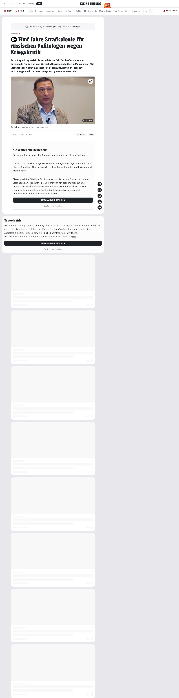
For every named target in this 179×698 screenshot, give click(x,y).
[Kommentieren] (100, 190)
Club (5, 4)
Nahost (91, 134)
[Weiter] (151, 11)
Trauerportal (20, 4)
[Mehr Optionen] (100, 207)
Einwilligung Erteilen (53, 200)
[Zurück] (30, 11)
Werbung (30, 4)
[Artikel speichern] (100, 196)
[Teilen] (100, 202)
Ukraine (82, 134)
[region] (90, 11)
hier (55, 194)
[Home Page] (90, 3)
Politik (14, 34)
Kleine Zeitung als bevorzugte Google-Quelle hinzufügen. (55, 27)
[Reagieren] (100, 184)
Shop (12, 4)
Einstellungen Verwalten (53, 206)
